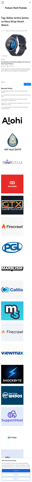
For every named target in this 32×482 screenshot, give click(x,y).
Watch (3, 59)
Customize (16, 474)
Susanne (4, 66)
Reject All (16, 478)
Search (3, 82)
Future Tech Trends (16, 7)
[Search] (30, 2)
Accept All (16, 470)
